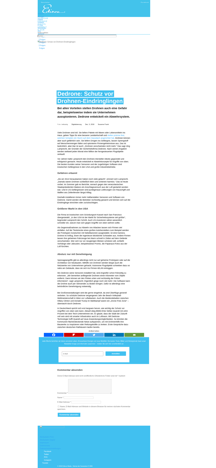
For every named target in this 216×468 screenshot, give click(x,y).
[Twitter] (94, 335)
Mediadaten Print (47, 437)
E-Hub (40, 25)
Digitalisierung (77, 124)
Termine (41, 34)
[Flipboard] (74, 335)
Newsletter (45, 2)
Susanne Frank (103, 124)
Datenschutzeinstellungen (50, 448)
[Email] (134, 335)
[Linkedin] (114, 335)
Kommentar (62, 393)
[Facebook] (54, 335)
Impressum (44, 443)
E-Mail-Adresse (64, 402)
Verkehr (41, 14)
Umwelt (41, 22)
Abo (39, 31)
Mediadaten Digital (47, 440)
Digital (40, 19)
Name (60, 397)
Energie (41, 17)
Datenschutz (45, 446)
